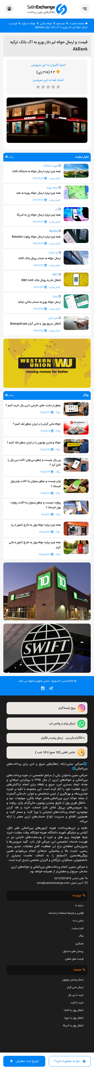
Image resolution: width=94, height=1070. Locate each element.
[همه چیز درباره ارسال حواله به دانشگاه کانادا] (76, 170)
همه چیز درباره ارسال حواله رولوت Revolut (36, 236)
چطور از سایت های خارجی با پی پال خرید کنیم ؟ (33, 405)
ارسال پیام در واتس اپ (62, 723)
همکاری (79, 944)
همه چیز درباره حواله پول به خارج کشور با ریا (36, 525)
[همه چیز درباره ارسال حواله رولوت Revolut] (76, 236)
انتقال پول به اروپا (74, 1018)
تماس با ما (78, 921)
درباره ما (79, 905)
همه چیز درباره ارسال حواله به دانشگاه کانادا (36, 171)
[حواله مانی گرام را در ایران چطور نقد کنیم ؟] (76, 427)
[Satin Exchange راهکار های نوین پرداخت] (47, 9)
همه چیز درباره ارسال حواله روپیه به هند (38, 193)
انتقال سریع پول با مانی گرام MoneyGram (35, 323)
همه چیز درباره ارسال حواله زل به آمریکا (39, 215)
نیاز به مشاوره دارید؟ (67, 1061)
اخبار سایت (78, 928)
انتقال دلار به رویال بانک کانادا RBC (41, 280)
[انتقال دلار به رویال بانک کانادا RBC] (76, 279)
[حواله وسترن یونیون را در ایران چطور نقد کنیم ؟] (76, 446)
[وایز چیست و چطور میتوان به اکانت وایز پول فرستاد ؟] (76, 486)
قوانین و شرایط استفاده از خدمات (66, 913)
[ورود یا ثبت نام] (9, 9)
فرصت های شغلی (74, 959)
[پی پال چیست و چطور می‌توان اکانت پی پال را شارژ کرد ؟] (76, 464)
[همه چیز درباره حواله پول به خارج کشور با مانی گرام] (76, 547)
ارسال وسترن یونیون (73, 980)
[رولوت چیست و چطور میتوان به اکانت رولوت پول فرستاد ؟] (76, 507)
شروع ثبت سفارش (27, 1061)
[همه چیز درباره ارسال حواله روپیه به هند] (76, 192)
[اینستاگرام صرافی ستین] (42, 689)
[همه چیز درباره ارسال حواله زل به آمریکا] (76, 214)
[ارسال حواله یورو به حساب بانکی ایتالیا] (76, 301)
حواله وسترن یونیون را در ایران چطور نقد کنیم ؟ (34, 442)
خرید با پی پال (76, 995)
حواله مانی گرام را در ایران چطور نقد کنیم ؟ (37, 424)
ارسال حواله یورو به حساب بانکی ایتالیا (39, 302)
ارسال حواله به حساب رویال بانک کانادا (39, 258)
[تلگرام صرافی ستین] (51, 689)
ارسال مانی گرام (75, 987)
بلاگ (81, 936)
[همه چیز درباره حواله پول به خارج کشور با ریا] (76, 528)
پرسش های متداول (73, 951)
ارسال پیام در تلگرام (52, 738)
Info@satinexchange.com (53, 883)
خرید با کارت (77, 1003)
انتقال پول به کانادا (74, 1010)
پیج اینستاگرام (66, 708)
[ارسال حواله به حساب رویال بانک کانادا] (76, 257)
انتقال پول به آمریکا (73, 1025)
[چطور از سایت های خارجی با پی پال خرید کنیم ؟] (76, 409)
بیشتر (11, 157)
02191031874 (62, 878)
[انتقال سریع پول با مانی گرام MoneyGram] (76, 323)
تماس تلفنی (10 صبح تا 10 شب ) (55, 752)
